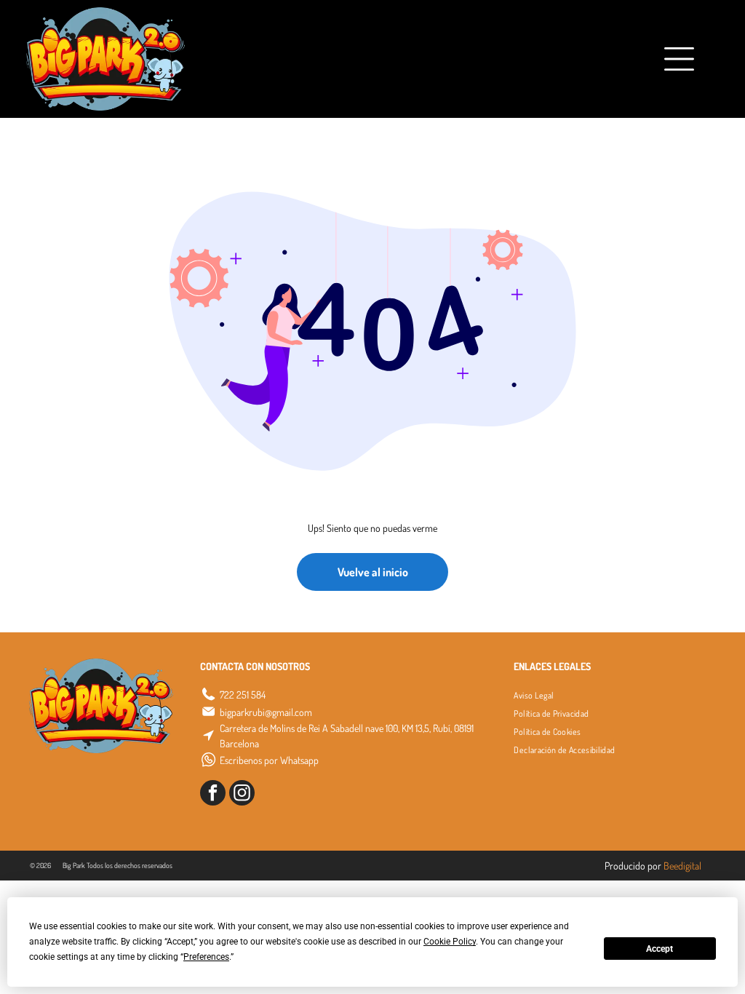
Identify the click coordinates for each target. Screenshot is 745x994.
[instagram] (242, 794)
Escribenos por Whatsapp (269, 760)
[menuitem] (534, 695)
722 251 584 (243, 694)
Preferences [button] (206, 957)
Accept (659, 949)
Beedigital (682, 865)
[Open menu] (641, 59)
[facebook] (213, 794)
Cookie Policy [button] (449, 942)
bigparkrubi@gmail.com (266, 712)
